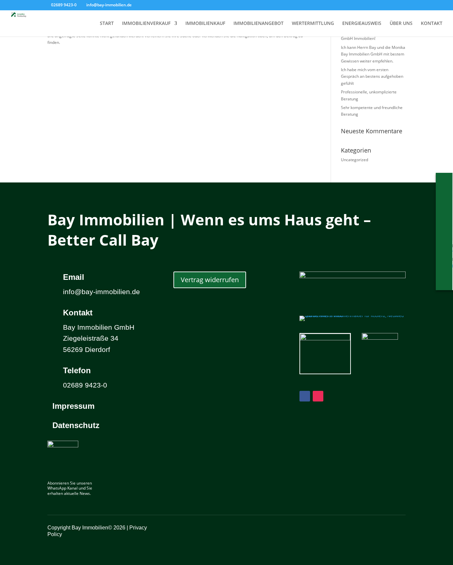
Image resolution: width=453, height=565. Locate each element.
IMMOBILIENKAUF (205, 23)
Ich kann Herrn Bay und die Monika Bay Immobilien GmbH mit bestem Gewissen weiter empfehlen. (373, 54)
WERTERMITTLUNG (313, 23)
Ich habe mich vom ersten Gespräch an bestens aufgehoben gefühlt (372, 76)
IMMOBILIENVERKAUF (146, 23)
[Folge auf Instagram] (318, 396)
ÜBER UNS (401, 23)
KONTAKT (431, 23)
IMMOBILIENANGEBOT (258, 23)
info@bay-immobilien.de (101, 291)
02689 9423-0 (64, 5)
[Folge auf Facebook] (304, 396)
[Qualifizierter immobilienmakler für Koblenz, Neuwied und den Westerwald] (352, 315)
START (107, 23)
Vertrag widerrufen (210, 279)
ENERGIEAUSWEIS (361, 23)
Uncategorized (354, 160)
